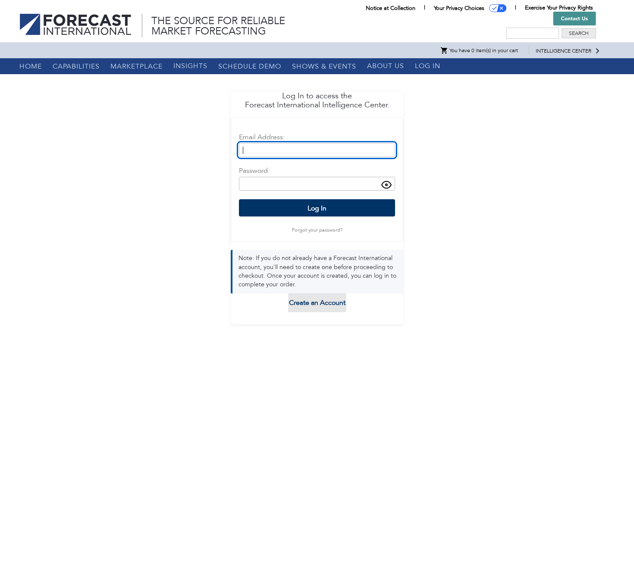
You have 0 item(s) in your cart (483, 50)
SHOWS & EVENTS (324, 66)
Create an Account (317, 302)
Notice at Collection (390, 8)
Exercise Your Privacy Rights (559, 7)
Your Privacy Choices (459, 8)
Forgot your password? (317, 230)
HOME (30, 66)
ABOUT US (385, 66)
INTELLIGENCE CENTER (563, 51)
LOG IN (427, 66)
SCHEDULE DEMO (249, 66)
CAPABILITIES (76, 66)
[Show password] (386, 185)
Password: (254, 171)
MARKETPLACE (136, 66)
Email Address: (262, 137)
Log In (317, 208)
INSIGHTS (190, 66)
